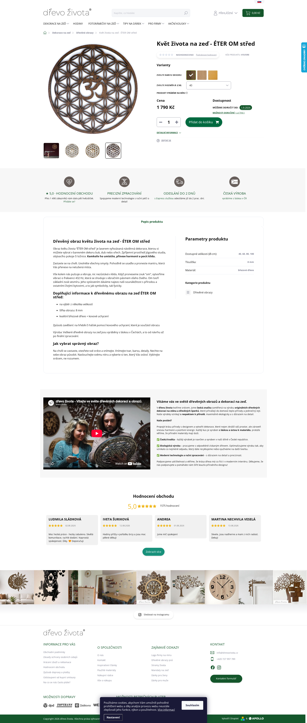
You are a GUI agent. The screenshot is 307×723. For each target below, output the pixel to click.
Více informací (166, 709)
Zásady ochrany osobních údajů (60, 657)
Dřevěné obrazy (203, 292)
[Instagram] (219, 667)
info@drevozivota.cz (227, 652)
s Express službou (164, 198)
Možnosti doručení (229, 113)
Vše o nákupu (104, 680)
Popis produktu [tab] (152, 222)
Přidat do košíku (201, 122)
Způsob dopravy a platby (56, 672)
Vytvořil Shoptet (230, 718)
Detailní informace (167, 132)
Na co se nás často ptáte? (56, 682)
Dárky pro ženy (159, 675)
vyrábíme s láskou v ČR (234, 198)
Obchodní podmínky (54, 652)
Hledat (185, 12)
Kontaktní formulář (226, 678)
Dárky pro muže (159, 680)
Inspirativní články (107, 665)
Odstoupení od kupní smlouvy (59, 677)
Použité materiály (106, 670)
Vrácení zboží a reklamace (57, 662)
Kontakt (101, 660)
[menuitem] (56, 23)
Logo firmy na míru (161, 655)
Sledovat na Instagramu (156, 614)
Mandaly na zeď (160, 670)
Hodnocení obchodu (54, 667)
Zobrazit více (153, 552)
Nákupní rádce (105, 675)
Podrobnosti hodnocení (206, 55)
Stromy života (158, 665)
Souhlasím (192, 705)
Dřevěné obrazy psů (162, 660)
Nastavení (113, 717)
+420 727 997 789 (226, 658)
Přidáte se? (69, 201)
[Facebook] (212, 667)
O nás (100, 655)
